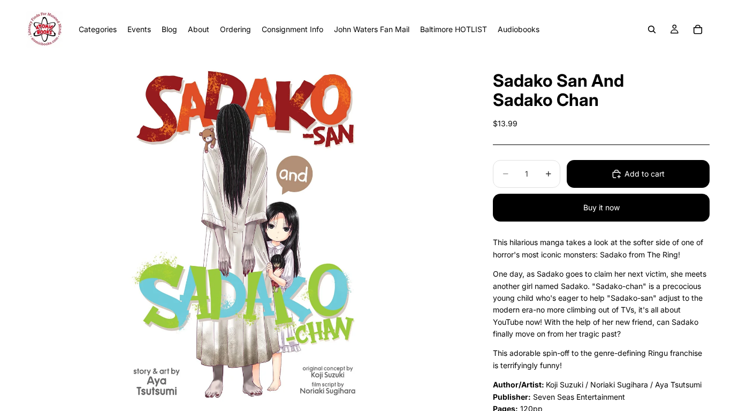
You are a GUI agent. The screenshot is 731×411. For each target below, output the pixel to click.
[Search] (652, 29)
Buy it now (601, 207)
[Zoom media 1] (244, 234)
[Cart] (698, 29)
